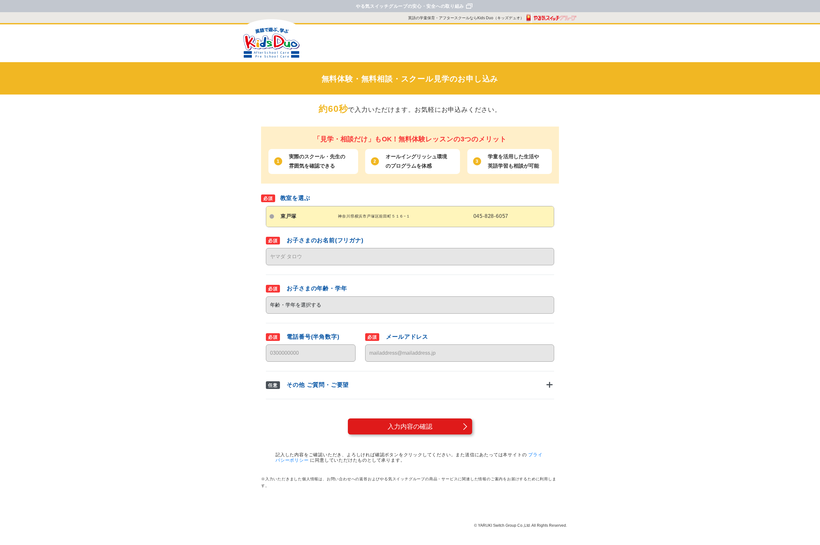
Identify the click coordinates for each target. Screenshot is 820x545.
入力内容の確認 (410, 426)
